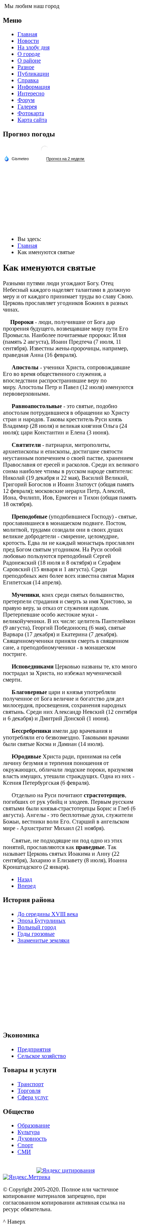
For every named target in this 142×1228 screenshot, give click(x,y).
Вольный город (36, 927)
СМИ (24, 1152)
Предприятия (34, 1049)
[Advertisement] (71, 986)
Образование (33, 1125)
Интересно (30, 93)
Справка (28, 80)
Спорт (25, 1145)
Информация (33, 87)
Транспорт (30, 1084)
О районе (29, 60)
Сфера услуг (32, 1097)
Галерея (27, 106)
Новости (28, 41)
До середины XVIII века (47, 914)
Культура (28, 1132)
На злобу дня (33, 47)
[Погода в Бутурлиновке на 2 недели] (65, 159)
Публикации (33, 74)
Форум (26, 100)
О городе (28, 54)
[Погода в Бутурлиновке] (44, 152)
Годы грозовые (36, 934)
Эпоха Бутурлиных (41, 921)
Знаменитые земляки (43, 940)
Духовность (32, 1138)
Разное (25, 67)
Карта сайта (32, 120)
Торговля (28, 1091)
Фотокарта (30, 113)
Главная (27, 34)
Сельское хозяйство (41, 1056)
